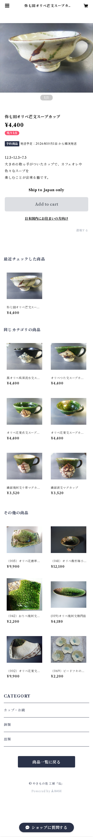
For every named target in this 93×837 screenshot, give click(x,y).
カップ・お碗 (14, 710)
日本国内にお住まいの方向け (46, 218)
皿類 (7, 739)
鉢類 (7, 724)
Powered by (41, 791)
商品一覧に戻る (46, 762)
